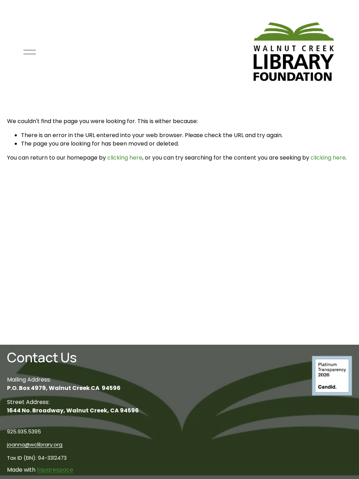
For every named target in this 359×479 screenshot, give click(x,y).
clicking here (124, 158)
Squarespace (55, 470)
